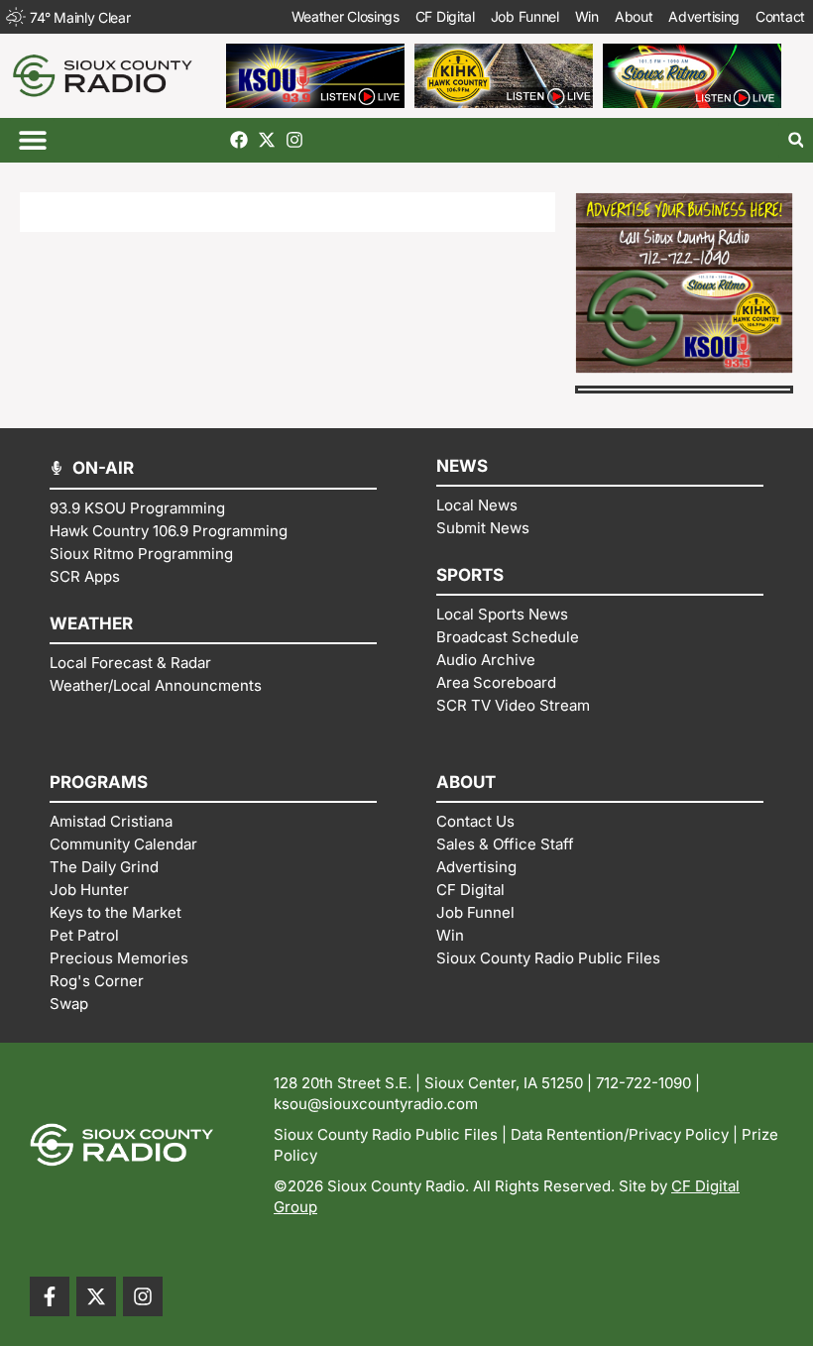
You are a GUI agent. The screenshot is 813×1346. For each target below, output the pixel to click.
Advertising (704, 16)
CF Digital (445, 16)
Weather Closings (345, 16)
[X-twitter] (267, 140)
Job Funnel (525, 16)
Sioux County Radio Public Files (386, 1134)
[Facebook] (239, 140)
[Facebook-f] (49, 1296)
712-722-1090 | (648, 1082)
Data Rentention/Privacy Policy (620, 1134)
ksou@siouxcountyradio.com (376, 1103)
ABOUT (466, 782)
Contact (780, 16)
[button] (32, 140)
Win (587, 16)
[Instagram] (294, 140)
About (634, 16)
